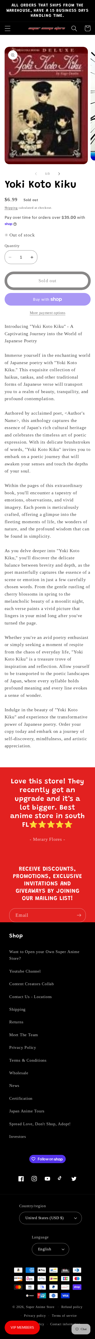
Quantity (12, 246)
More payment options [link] (47, 313)
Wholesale (18, 1073)
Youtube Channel (25, 971)
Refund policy (72, 1307)
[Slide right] (59, 174)
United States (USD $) (44, 1218)
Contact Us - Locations (30, 996)
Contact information (65, 1324)
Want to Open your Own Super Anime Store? (44, 955)
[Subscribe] (79, 915)
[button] (7, 28)
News (14, 1085)
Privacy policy (35, 1315)
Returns (16, 1022)
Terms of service (64, 1315)
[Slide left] (36, 174)
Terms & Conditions (28, 1060)
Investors (17, 1136)
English (44, 1249)
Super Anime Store (40, 1307)
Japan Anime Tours (27, 1111)
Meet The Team (23, 1034)
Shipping (11, 207)
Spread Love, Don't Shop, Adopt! (40, 1124)
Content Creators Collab (31, 984)
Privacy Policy (22, 1047)
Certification (21, 1098)
